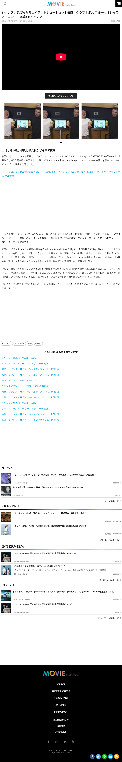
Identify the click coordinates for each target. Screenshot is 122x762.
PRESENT (61, 712)
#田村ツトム (17, 574)
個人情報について (61, 720)
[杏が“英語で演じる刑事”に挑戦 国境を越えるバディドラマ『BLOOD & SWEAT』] (6, 491)
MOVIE (61, 705)
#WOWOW (16, 495)
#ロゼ (25, 483)
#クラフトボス (16, 21)
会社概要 (61, 726)
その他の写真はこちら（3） (61, 95)
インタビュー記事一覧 (108, 580)
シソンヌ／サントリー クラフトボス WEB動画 (25, 363)
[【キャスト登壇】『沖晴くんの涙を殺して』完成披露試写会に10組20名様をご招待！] (6, 529)
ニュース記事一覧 (110, 501)
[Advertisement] (61, 205)
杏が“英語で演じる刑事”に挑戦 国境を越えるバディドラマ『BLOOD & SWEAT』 (49, 487)
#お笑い (31, 21)
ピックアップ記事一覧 (108, 618)
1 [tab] (61, 142)
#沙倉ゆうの (26, 574)
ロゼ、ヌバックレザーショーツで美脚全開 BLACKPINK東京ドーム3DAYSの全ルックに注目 (53, 475)
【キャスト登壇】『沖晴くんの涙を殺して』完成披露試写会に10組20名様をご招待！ (49, 526)
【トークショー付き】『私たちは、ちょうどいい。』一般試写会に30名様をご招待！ (49, 513)
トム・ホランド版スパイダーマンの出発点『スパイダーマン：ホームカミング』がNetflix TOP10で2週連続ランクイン (64, 592)
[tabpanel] (22, 121)
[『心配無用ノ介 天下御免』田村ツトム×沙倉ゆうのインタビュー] (6, 570)
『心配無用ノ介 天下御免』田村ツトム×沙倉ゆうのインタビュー (41, 566)
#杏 (22, 495)
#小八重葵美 (24, 612)
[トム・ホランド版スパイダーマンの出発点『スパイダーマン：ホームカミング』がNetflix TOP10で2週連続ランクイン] (6, 595)
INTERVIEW (61, 691)
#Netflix (15, 600)
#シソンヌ (6, 21)
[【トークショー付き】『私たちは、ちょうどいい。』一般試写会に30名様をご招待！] (6, 517)
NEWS (61, 684)
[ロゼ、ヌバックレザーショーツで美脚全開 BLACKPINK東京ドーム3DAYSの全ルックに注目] (6, 478)
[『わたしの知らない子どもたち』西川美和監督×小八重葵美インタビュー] (6, 608)
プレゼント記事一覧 (109, 540)
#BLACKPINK (17, 483)
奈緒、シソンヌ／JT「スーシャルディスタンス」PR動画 (30, 369)
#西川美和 (16, 612)
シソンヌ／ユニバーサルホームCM (19, 358)
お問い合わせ (61, 732)
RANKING (61, 698)
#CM (25, 21)
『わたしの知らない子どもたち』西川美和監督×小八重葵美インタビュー (44, 604)
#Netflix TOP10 (24, 600)
